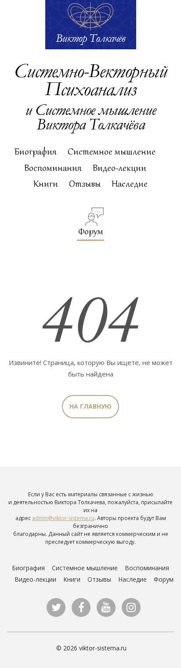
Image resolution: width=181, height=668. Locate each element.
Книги (45, 183)
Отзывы (85, 183)
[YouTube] (106, 607)
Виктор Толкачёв (90, 38)
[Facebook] (81, 607)
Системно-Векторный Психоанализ (90, 79)
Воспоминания (53, 168)
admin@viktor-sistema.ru (63, 518)
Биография (35, 151)
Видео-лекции (119, 168)
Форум (90, 231)
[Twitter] (56, 607)
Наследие (130, 183)
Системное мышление (112, 151)
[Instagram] (131, 607)
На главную (90, 406)
